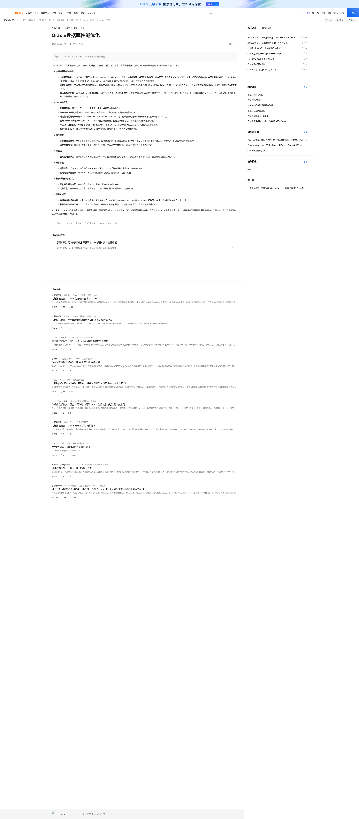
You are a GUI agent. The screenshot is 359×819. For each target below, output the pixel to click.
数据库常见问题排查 (256, 110)
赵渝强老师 (56, 295)
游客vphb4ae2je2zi (59, 485)
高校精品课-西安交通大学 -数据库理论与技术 (267, 121)
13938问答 (99, 814)
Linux (95, 295)
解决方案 (45, 12)
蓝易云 (54, 358)
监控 (117, 223)
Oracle (101, 223)
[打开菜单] (4, 12)
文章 (75, 28)
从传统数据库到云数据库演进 (260, 105)
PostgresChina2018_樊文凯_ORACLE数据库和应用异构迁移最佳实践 (277, 139)
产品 (36, 12)
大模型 (29, 12)
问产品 (51, 20)
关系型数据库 (90, 223)
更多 (305, 87)
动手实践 (60, 20)
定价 (61, 12)
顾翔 (53, 443)
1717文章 (86, 814)
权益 (54, 12)
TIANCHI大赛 (89, 20)
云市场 (68, 12)
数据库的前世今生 (255, 94)
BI (87, 443)
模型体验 (31, 20)
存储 (72, 337)
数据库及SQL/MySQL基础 (259, 115)
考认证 (78, 20)
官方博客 (70, 20)
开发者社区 (9, 20)
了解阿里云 (92, 12)
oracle (250, 169)
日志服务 (68, 223)
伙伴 (76, 12)
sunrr (63, 814)
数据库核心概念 (254, 99)
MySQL (98, 464)
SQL (71, 358)
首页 (24, 20)
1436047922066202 (59, 337)
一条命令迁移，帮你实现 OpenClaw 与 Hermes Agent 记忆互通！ (276, 187)
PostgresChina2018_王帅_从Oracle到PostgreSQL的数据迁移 (275, 145)
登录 (353, 13)
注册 (342, 13)
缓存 (69, 443)
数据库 (67, 28)
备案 (329, 13)
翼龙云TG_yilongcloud (61, 464)
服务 (83, 12)
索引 (109, 223)
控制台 (336, 13)
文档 (323, 13)
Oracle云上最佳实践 (256, 150)
